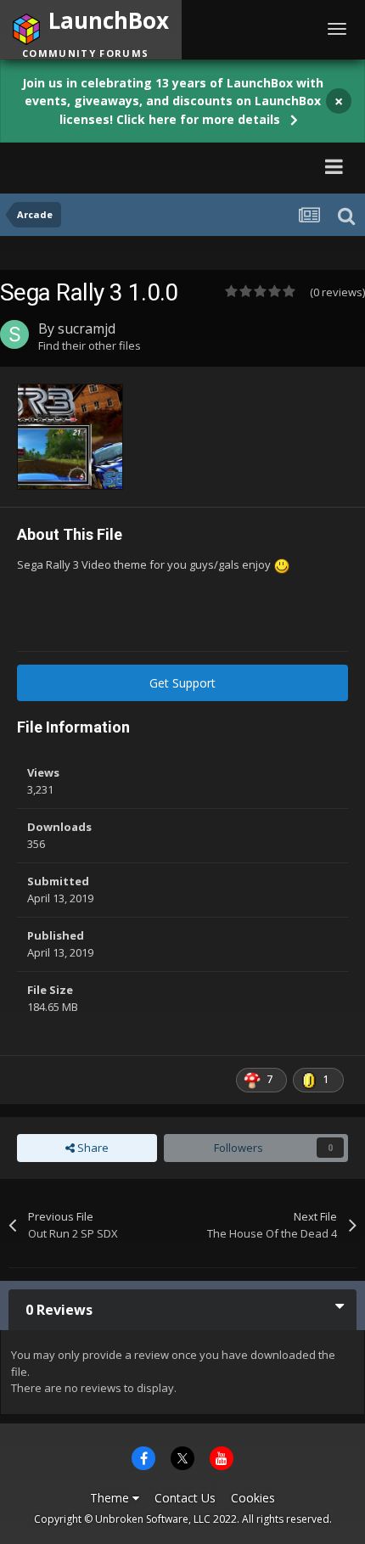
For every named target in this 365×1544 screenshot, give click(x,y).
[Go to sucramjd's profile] (14, 334)
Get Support (182, 683)
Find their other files (89, 345)
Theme (111, 1498)
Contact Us (185, 1498)
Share (92, 1147)
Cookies (253, 1498)
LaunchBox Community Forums (166, 166)
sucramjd (86, 328)
